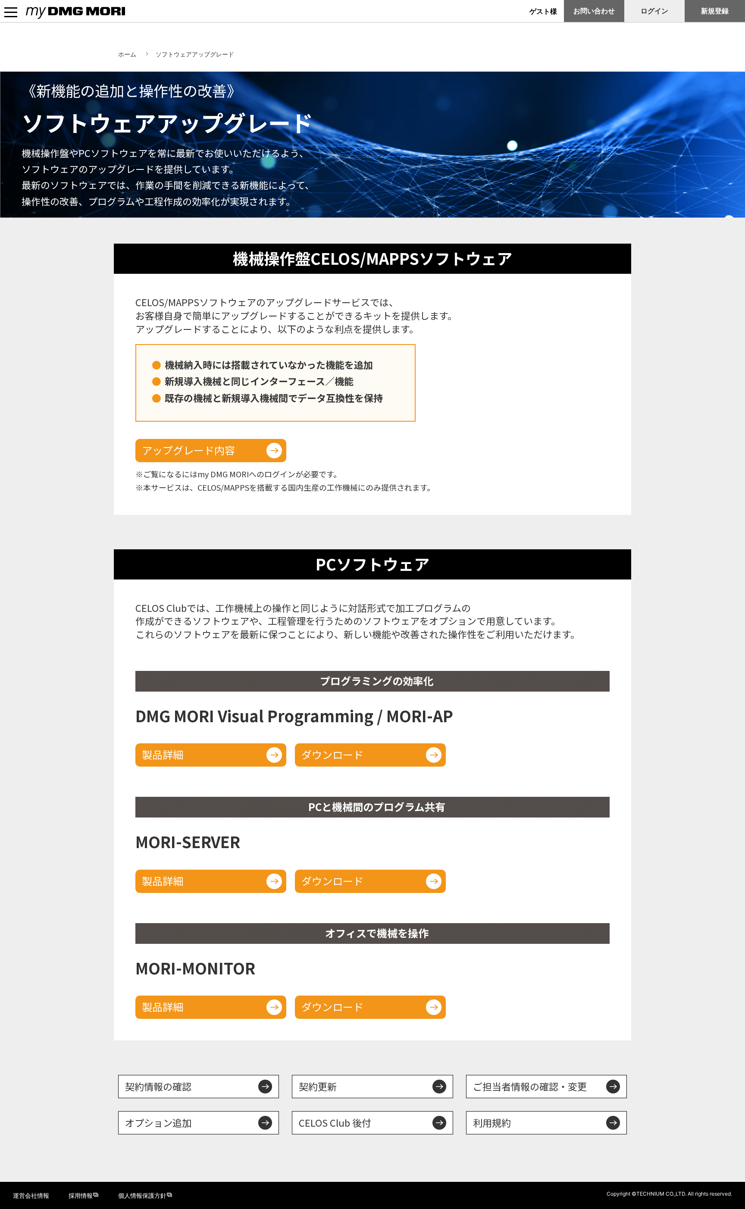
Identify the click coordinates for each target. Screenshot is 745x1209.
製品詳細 (162, 754)
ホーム (127, 54)
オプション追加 (158, 1122)
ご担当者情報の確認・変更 (530, 1086)
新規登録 (715, 10)
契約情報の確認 (158, 1086)
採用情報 (81, 1195)
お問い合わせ (594, 10)
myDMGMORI (47, 19)
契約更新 (318, 1086)
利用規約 (492, 1122)
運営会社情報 (31, 1195)
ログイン (654, 10)
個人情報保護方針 (142, 1195)
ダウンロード (332, 754)
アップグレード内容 (188, 450)
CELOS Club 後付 (335, 1122)
